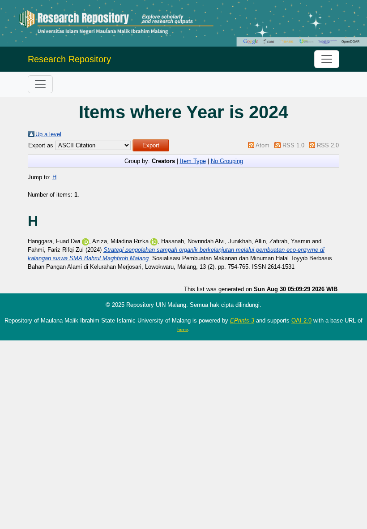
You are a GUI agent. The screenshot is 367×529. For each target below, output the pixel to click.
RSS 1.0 (293, 145)
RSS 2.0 (328, 145)
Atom (262, 145)
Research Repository (69, 59)
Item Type (193, 161)
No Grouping (227, 161)
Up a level (48, 134)
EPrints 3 (242, 320)
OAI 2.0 (301, 320)
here (182, 329)
